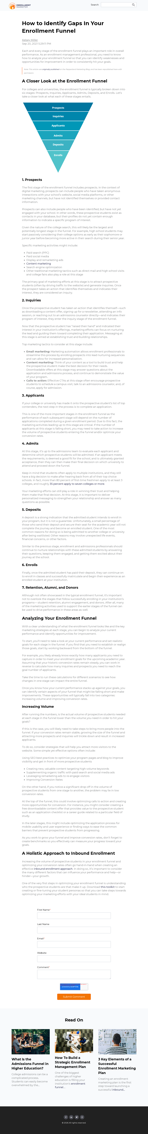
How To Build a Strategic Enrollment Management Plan (72, 1062)
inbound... (118, 1089)
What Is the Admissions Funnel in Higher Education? (30, 1063)
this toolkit (108, 886)
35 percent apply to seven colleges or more (77, 483)
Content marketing (38, 263)
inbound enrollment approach (53, 868)
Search (95, 4)
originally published (50, 69)
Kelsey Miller (30, 40)
